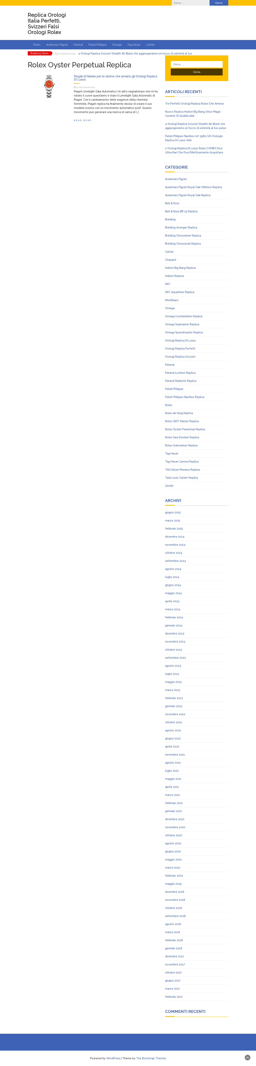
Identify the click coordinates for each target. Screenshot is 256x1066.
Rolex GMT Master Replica (182, 421)
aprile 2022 (172, 746)
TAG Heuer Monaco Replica (182, 469)
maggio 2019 (173, 883)
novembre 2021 (175, 754)
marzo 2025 (172, 520)
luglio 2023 (172, 673)
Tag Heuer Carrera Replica (182, 461)
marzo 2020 (172, 867)
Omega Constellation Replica (183, 316)
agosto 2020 (173, 843)
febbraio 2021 (174, 803)
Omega (117, 44)
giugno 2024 (173, 585)
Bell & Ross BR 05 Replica (181, 211)
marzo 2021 (172, 794)
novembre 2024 (175, 544)
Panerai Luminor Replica (180, 372)
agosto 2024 (173, 568)
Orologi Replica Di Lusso (180, 340)
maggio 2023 (173, 681)
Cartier (150, 44)
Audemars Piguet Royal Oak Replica (187, 195)
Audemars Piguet (57, 44)
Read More (83, 120)
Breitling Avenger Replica (181, 227)
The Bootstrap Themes (151, 1058)
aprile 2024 (172, 601)
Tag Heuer (134, 44)
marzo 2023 (172, 690)
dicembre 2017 (174, 956)
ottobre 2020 (173, 835)
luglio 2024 (172, 577)
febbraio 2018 (174, 940)
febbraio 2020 (174, 875)
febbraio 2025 (174, 528)
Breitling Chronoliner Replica (183, 235)
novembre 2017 (175, 964)
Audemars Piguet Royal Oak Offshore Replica (193, 187)
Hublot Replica (174, 275)
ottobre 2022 (173, 722)
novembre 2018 (175, 899)
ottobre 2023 (173, 649)
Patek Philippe (97, 44)
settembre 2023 (175, 657)
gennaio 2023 (173, 706)
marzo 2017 (172, 988)
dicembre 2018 (174, 891)
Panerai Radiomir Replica (180, 380)
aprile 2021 (172, 786)
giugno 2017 (172, 980)
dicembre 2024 (174, 536)
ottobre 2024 (173, 552)
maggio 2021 (173, 778)
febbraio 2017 (174, 996)
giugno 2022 (173, 738)
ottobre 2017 (173, 972)
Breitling (170, 219)
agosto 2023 (173, 665)
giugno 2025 (173, 512)
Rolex (36, 44)
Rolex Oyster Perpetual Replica (185, 429)
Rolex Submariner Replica (181, 445)
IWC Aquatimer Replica (179, 292)
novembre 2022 (175, 714)
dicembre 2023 (174, 633)
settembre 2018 (175, 916)
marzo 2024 (172, 609)
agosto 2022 (173, 730)
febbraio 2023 (174, 698)
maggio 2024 (173, 593)
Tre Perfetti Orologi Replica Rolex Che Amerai (194, 103)
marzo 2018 (172, 932)
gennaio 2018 (173, 948)
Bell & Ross (172, 203)
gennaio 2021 (173, 811)
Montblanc (172, 300)
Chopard (170, 259)
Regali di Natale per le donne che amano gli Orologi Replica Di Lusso (115, 78)
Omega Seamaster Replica (182, 324)
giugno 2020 (173, 851)
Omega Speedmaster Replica (184, 332)
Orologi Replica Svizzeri (180, 356)
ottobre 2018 (173, 907)
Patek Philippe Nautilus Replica (184, 397)
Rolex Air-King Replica (179, 413)
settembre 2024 (175, 560)
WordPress (113, 1058)
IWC (167, 284)
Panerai (78, 44)
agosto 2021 (173, 762)
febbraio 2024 (174, 617)
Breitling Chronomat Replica (183, 243)
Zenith (169, 485)
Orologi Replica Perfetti (180, 348)
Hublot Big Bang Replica (180, 267)
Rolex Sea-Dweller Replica (182, 437)
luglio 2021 (172, 770)
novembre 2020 (175, 827)
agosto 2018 (173, 924)
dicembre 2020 (174, 819)
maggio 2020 (173, 859)
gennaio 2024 (173, 625)
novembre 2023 (175, 641)
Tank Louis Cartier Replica (181, 477)
